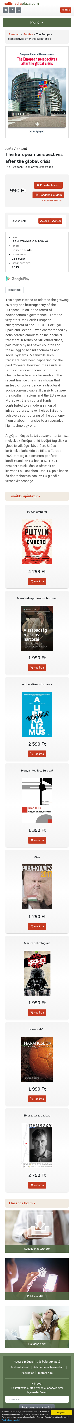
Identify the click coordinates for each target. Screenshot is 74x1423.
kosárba (38, 581)
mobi (58, 221)
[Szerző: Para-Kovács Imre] (37, 886)
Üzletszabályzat (19, 1367)
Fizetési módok (23, 1362)
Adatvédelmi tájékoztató (48, 1367)
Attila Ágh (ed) (16, 149)
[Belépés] (5, 10)
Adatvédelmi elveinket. (11, 1420)
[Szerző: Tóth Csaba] (37, 973)
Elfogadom (61, 1412)
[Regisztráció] (12, 10)
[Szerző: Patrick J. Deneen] (37, 714)
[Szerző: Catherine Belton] (37, 542)
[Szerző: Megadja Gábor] (37, 628)
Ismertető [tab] (14, 290)
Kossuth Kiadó (22, 250)
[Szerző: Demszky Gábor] (37, 1145)
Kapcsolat (27, 1373)
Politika (28, 34)
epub (46, 221)
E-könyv (14, 34)
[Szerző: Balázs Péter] (37, 800)
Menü (35, 22)
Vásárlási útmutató (48, 1362)
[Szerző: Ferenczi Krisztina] (37, 1059)
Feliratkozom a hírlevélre (37, 1408)
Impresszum (45, 1373)
